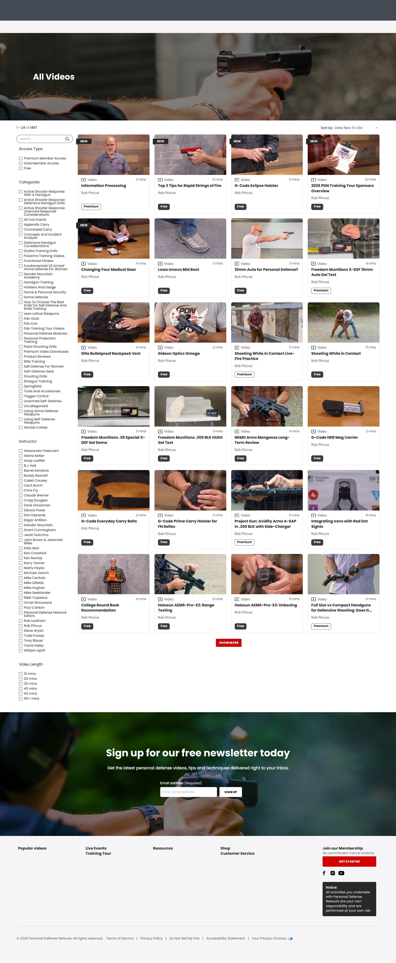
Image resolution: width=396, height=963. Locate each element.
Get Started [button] (349, 861)
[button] (67, 139)
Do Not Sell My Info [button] (185, 938)
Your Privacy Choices (269, 938)
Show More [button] (228, 643)
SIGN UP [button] (230, 792)
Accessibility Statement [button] (225, 938)
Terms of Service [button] (119, 938)
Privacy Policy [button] (151, 938)
